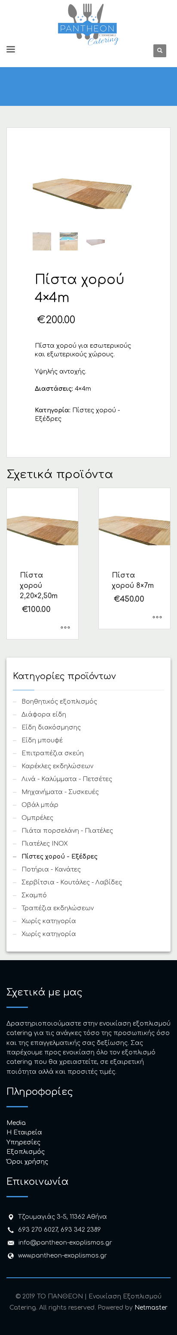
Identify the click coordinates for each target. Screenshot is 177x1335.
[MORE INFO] (65, 628)
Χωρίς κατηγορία (48, 921)
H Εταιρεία (24, 1132)
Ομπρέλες (37, 818)
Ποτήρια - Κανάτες (51, 869)
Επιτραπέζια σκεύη (52, 753)
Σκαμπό (34, 895)
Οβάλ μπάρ (39, 805)
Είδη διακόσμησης (51, 727)
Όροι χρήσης (27, 1162)
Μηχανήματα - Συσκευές (60, 792)
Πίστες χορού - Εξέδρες (59, 856)
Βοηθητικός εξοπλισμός (59, 701)
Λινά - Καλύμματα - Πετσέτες (66, 779)
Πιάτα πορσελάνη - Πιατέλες (67, 831)
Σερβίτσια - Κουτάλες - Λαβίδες (71, 882)
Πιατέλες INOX (44, 844)
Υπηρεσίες (23, 1142)
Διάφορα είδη (43, 714)
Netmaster (151, 1307)
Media (16, 1123)
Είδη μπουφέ (42, 740)
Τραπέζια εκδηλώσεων (57, 908)
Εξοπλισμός (25, 1152)
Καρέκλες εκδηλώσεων (57, 766)
